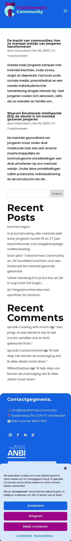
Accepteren (35, 506)
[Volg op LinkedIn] (25, 435)
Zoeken (57, 194)
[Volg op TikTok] (33, 435)
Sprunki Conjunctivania (25, 350)
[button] (65, 468)
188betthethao (18, 368)
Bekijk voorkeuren (35, 526)
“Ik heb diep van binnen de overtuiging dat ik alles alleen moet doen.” (34, 356)
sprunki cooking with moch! (28, 327)
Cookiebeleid (24, 535)
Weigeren (35, 516)
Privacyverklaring (43, 535)
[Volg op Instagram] (10, 435)
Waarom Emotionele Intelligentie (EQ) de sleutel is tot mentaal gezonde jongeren (34, 116)
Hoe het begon (18, 227)
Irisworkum (22, 51)
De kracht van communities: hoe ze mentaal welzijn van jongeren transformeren (34, 43)
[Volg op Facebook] (18, 435)
